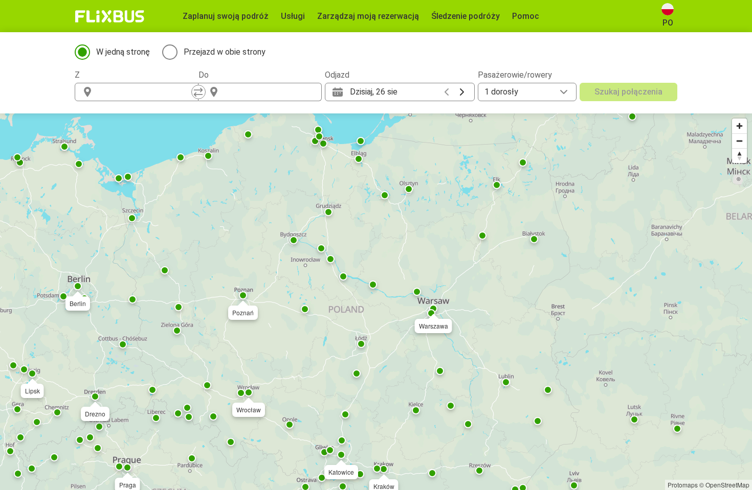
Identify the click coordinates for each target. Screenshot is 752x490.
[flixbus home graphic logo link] (109, 16)
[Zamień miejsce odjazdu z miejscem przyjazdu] (198, 92)
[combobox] (146, 92)
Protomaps (683, 484)
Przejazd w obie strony (225, 52)
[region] (376, 301)
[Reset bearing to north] (739, 155)
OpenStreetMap (727, 484)
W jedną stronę (123, 52)
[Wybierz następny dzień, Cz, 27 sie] (462, 92)
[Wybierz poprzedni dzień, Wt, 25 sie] (446, 92)
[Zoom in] (739, 126)
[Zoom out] (739, 140)
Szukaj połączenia (628, 92)
